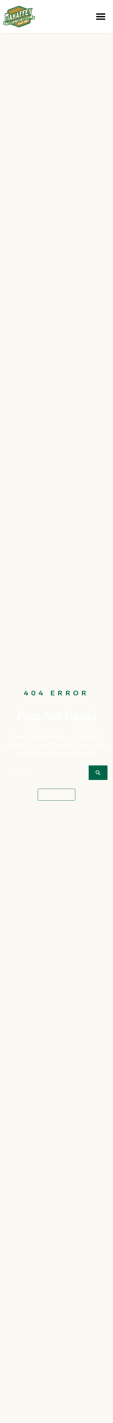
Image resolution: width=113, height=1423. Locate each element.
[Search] (98, 772)
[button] (101, 16)
